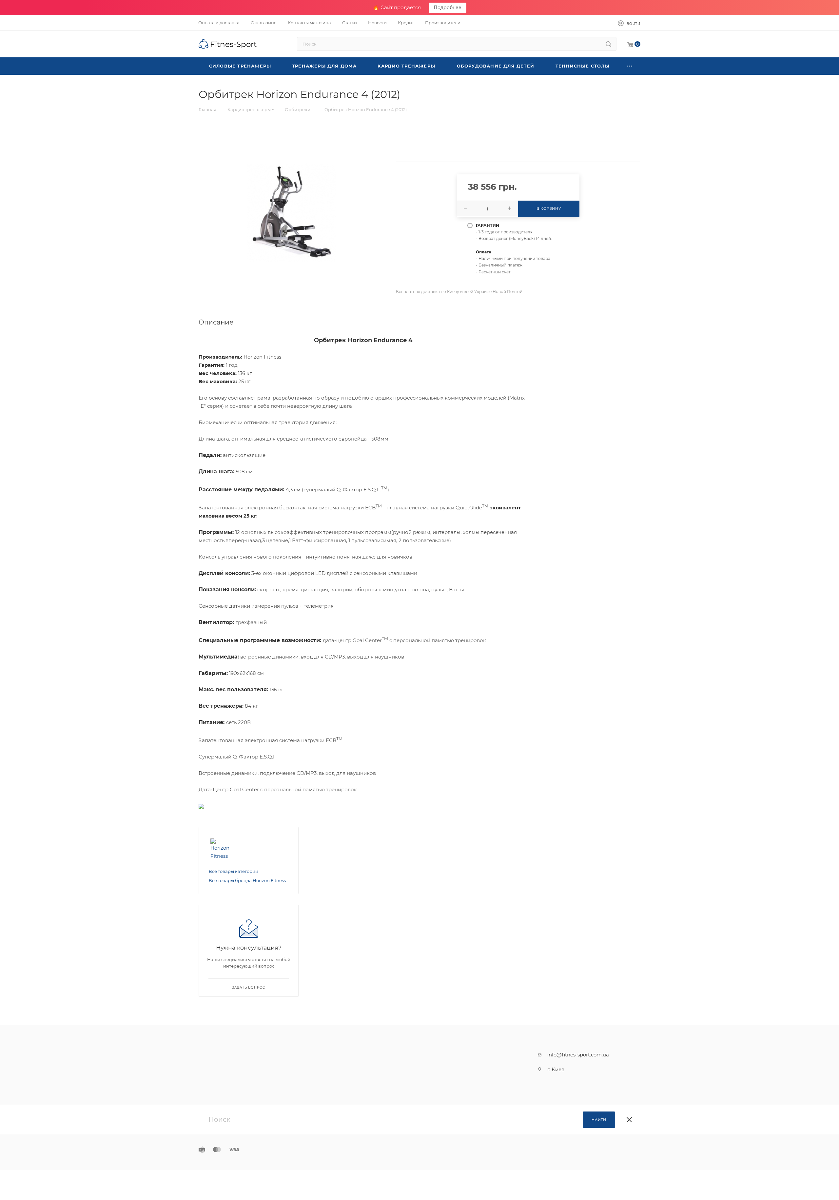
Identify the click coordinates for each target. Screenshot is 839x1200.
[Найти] (608, 44)
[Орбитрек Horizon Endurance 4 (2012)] (291, 212)
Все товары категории (233, 871)
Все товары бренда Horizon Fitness (247, 880)
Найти (599, 1119)
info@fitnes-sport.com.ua (578, 1055)
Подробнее (447, 7)
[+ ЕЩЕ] (629, 66)
